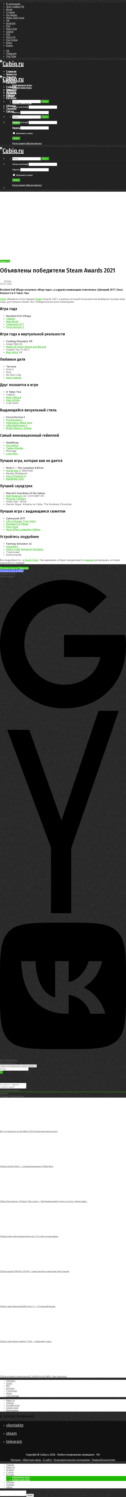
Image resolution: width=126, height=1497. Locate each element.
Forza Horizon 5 (15, 327)
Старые (10, 12)
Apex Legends (14, 377)
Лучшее (11, 92)
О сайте (47, 1459)
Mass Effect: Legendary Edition (23, 529)
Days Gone (12, 526)
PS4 (8, 26)
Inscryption (12, 445)
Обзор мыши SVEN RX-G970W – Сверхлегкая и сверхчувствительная (34, 1271)
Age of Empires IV (16, 476)
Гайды (10, 111)
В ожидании (13, 3)
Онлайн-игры (13, 1405)
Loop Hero (12, 453)
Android (10, 23)
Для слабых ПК (15, 6)
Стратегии (11, 1391)
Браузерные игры (22, 85)
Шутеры (10, 1388)
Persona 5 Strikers (16, 498)
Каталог (11, 98)
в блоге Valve (30, 560)
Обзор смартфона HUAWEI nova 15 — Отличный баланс (28, 1306)
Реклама (16, 1459)
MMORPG (10, 1381)
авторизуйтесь (8, 1060)
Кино (9, 42)
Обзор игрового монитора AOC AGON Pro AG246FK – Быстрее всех (33, 1376)
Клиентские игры (22, 88)
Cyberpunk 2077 (15, 324)
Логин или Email (20, 107)
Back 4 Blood (13, 397)
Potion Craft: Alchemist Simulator (24, 549)
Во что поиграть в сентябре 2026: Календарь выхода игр (29, 1131)
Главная (11, 71)
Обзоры (11, 105)
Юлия (7, 281)
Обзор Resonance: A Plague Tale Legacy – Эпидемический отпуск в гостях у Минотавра (44, 1201)
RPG (8, 1386)
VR (7, 20)
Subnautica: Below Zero (19, 422)
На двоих (11, 15)
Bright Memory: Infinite (19, 428)
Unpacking (12, 546)
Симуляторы (12, 1396)
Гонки (9, 1393)
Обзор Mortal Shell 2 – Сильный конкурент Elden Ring (26, 1166)
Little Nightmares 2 (16, 425)
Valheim (10, 318)
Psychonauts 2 (14, 420)
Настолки (12, 40)
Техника (11, 108)
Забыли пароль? (34, 143)
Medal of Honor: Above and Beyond (26, 346)
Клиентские (12, 1408)
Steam (38, 299)
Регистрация (18, 143)
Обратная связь (31, 1459)
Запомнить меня (24, 133)
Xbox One (11, 28)
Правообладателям (103, 1459)
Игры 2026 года (15, 17)
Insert (30, 1495)
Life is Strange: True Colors (21, 521)
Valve (3, 299)
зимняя (89, 560)
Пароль (16, 112)
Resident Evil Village (17, 524)
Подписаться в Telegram (14, 568)
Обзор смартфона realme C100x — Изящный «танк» (26, 1341)
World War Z (13, 470)
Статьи (10, 95)
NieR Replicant (14, 496)
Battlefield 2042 (15, 479)
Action (9, 1383)
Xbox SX (10, 37)
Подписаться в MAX (12, 570)
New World (12, 321)
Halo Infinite (13, 400)
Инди (9, 9)
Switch (10, 31)
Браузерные (12, 1410)
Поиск (45, 101)
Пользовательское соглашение (71, 1459)
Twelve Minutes (14, 448)
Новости (11, 74)
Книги (9, 45)
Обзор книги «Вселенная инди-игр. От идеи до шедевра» (29, 1236)
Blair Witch (12, 352)
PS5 (8, 34)
